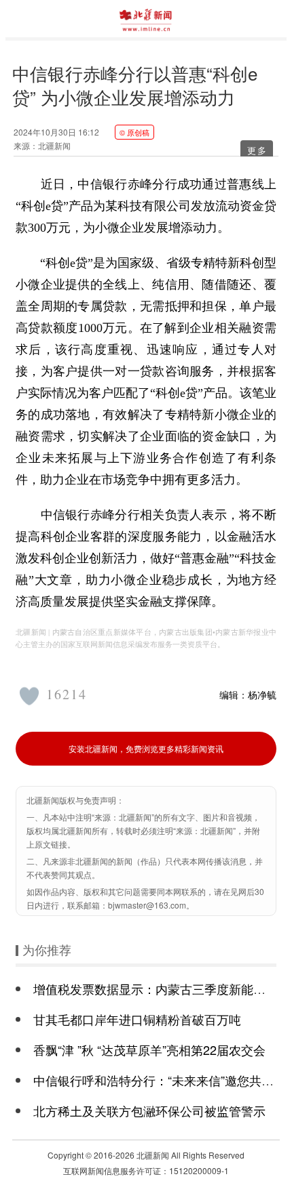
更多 (257, 150)
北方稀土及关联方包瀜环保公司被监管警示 (149, 1110)
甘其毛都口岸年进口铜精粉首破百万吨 (137, 1019)
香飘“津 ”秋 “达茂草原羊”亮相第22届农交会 (149, 1049)
